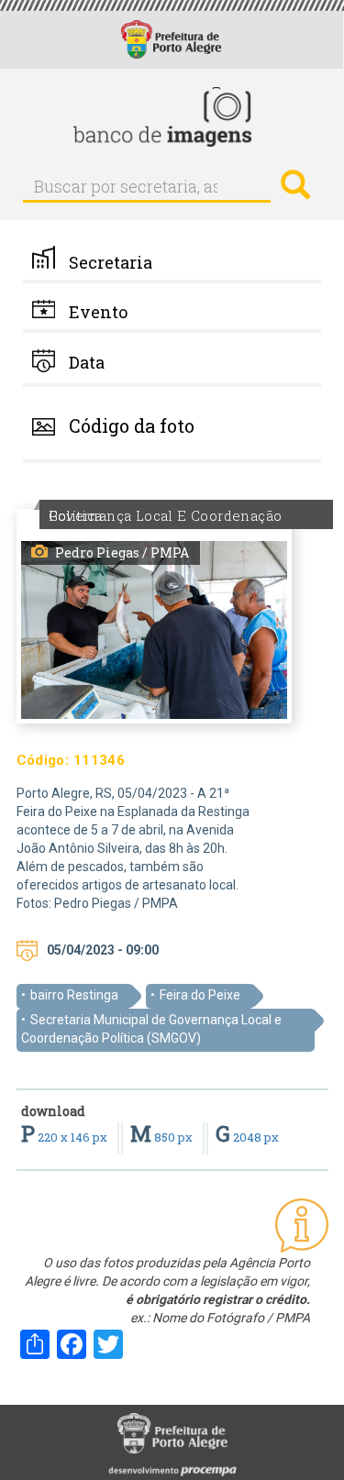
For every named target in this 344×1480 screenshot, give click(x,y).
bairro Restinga (74, 995)
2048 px (247, 1137)
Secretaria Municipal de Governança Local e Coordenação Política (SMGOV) (151, 1028)
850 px (162, 1137)
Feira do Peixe (200, 995)
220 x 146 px (65, 1137)
